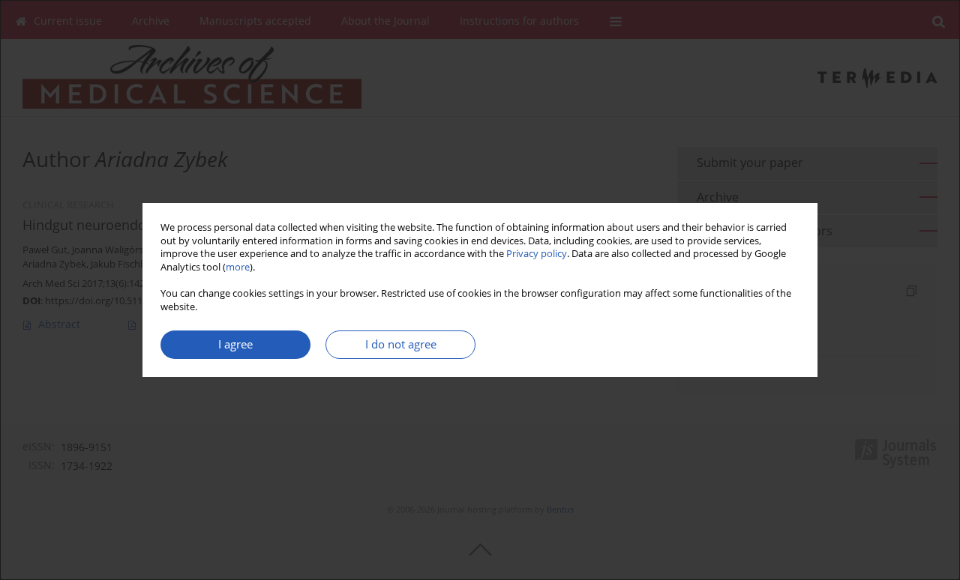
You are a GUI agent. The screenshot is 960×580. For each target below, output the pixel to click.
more (238, 267)
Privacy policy (536, 253)
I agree (235, 344)
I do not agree (400, 344)
